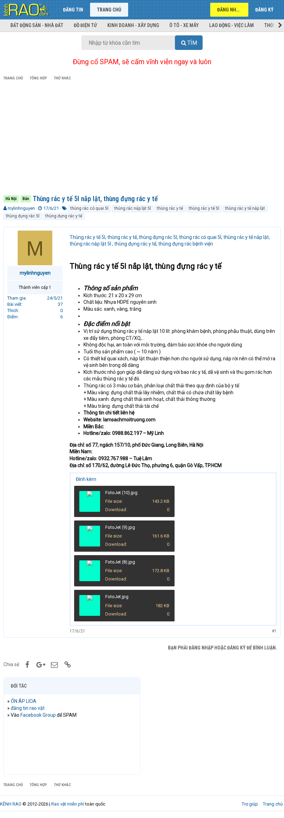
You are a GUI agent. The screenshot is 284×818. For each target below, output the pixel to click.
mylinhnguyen (21, 208)
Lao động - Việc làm (231, 25)
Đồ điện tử (85, 25)
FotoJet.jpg (116, 596)
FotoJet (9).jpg (120, 527)
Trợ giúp (250, 804)
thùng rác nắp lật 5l (132, 208)
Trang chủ (109, 9)
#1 (274, 631)
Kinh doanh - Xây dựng (133, 25)
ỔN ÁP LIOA (23, 701)
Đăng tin (73, 9)
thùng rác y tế (170, 208)
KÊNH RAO (10, 804)
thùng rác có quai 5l (89, 208)
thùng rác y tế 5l (204, 208)
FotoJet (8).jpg (120, 562)
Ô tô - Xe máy (184, 25)
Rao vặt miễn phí (67, 804)
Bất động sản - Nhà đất (36, 25)
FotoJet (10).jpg (121, 492)
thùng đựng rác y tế (63, 216)
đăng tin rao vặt (28, 708)
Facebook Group (38, 715)
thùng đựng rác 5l (22, 216)
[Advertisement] (142, 139)
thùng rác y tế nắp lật (245, 208)
